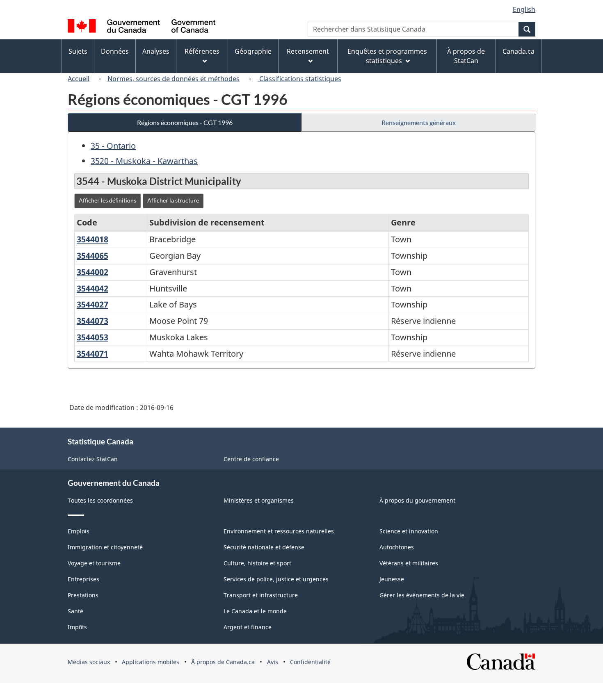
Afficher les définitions (107, 200)
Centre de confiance (251, 459)
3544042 (92, 288)
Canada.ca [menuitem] (518, 51)
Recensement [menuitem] (308, 51)
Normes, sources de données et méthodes (173, 78)
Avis (272, 662)
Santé (75, 611)
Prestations (83, 595)
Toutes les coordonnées (100, 500)
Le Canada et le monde (255, 611)
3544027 (92, 304)
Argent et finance (248, 627)
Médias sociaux (89, 662)
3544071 (92, 353)
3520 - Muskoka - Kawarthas (144, 160)
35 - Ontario (113, 145)
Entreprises (83, 579)
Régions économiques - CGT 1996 (185, 122)
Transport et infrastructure (261, 595)
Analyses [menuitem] (155, 51)
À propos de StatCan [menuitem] (466, 56)
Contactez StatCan (93, 459)
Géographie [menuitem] (253, 51)
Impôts (77, 627)
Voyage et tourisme (94, 563)
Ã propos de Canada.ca (223, 662)
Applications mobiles (150, 662)
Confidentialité (310, 662)
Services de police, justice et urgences (276, 579)
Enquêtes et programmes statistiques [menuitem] (387, 56)
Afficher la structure (173, 200)
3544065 (92, 255)
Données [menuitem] (115, 51)
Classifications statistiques (299, 78)
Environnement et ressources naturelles (279, 531)
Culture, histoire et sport (257, 563)
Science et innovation (408, 531)
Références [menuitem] (202, 51)
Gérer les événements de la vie (421, 595)
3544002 (92, 272)
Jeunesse (391, 579)
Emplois (78, 531)
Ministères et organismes (259, 500)
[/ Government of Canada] (141, 27)
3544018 (92, 239)
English (524, 9)
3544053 (92, 337)
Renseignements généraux (418, 122)
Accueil (78, 78)
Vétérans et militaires (408, 563)
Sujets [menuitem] (78, 51)
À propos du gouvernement (417, 500)
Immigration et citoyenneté (105, 547)
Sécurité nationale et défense (264, 547)
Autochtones (396, 547)
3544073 (92, 320)
